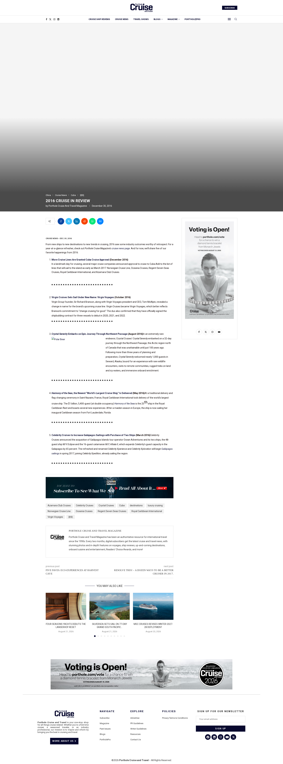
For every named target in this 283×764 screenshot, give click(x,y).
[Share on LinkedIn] (76, 221)
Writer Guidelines (138, 729)
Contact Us (135, 739)
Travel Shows (141, 19)
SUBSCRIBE (230, 8)
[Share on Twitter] (69, 221)
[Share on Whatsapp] (92, 221)
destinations (136, 505)
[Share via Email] (100, 221)
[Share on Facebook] (61, 221)
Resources (135, 734)
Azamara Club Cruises (59, 505)
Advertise (134, 718)
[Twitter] (50, 19)
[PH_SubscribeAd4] (109, 479)
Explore (137, 711)
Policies (169, 711)
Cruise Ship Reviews (99, 19)
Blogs (157, 19)
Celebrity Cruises (84, 505)
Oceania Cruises (84, 511)
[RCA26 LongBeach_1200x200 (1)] (141, 660)
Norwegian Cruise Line (59, 511)
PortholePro (105, 739)
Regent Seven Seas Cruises (112, 511)
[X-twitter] (233, 737)
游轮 (70, 517)
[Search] (235, 19)
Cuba (122, 505)
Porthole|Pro (192, 19)
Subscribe (104, 718)
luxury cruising (155, 505)
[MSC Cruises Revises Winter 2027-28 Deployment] (153, 606)
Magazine (104, 723)
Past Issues (105, 729)
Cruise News (121, 19)
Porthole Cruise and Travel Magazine (68, 206)
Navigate (107, 711)
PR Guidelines (136, 723)
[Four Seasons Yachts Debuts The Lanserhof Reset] (66, 606)
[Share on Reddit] (84, 221)
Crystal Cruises (106, 505)
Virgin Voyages (55, 517)
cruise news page (121, 248)
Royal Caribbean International (147, 511)
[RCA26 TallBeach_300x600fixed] (209, 222)
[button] (50, 614)
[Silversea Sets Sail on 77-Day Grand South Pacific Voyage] (109, 606)
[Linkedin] (58, 19)
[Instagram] (54, 19)
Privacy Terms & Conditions (175, 718)
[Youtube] (227, 737)
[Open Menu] (229, 19)
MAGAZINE (173, 19)
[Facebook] (46, 19)
